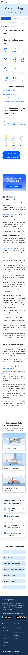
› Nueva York (5, 642)
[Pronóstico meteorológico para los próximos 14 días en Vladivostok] (14, 126)
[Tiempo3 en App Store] (21, 617)
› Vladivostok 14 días (8, 90)
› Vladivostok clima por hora (10, 94)
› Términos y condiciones (17, 627)
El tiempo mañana (9, 581)
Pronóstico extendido (10, 558)
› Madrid (4, 638)
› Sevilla (4, 645)
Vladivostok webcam (9, 575)
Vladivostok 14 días (9, 552)
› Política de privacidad (19, 632)
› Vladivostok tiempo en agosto (11, 98)
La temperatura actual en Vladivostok (14, 248)
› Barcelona (5, 630)
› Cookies (16, 635)
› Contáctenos (17, 638)
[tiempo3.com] (6, 2)
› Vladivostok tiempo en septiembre (13, 101)
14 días (16, 18)
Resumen (6, 18)
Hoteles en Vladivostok (10, 587)
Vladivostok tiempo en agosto (12, 563)
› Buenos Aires (5, 627)
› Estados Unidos (4, 634)
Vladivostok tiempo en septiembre (13, 569)
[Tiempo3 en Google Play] (6, 617)
